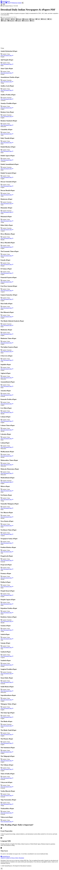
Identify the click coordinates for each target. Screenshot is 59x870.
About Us (3, 857)
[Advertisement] (29, 33)
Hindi (13, 19)
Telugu (32, 19)
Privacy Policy (15, 857)
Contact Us (8, 857)
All (3, 19)
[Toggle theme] (23, 3)
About (8, 2)
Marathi (44, 19)
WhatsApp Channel (16, 2)
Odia (50, 19)
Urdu (32, 20)
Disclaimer (21, 857)
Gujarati (19, 20)
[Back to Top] (2, 868)
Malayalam (11, 20)
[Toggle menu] (4, 4)
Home (3, 2)
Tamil (38, 19)
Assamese (26, 20)
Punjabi (4, 20)
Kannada (26, 19)
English (8, 19)
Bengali (19, 19)
